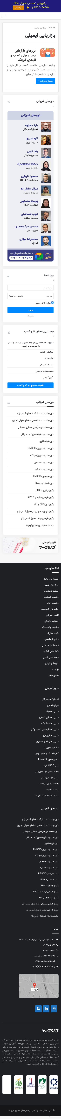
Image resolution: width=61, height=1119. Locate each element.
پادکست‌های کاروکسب (48, 786)
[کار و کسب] (47, 17)
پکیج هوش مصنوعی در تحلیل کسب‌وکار (35, 514)
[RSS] (38, 1011)
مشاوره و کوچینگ (50, 630)
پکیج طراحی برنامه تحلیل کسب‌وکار (37, 521)
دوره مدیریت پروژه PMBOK (41, 451)
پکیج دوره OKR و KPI (44, 507)
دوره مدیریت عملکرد (44, 472)
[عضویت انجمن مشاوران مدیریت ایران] (53, 1091)
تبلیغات (55, 672)
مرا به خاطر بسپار (43, 305)
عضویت (30, 318)
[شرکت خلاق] (18, 1092)
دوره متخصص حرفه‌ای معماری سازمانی (36, 430)
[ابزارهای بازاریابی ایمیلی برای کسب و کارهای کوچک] (47, 55)
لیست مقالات (52, 792)
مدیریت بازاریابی (51, 738)
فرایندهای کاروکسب (50, 612)
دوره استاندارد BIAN (44, 486)
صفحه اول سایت (51, 581)
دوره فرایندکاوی (46, 444)
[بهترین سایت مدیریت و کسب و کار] (30, 1089)
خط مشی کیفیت (51, 654)
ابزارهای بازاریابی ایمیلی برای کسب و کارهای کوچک (23, 58)
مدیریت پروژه (52, 714)
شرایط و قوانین (52, 666)
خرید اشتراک (53, 636)
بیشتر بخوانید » (45, 84)
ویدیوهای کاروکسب (50, 780)
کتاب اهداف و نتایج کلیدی (47, 756)
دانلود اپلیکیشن (51, 642)
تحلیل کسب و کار (51, 702)
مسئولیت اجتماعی (50, 648)
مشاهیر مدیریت (51, 750)
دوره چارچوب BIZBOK (43, 479)
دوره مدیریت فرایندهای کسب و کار (37, 437)
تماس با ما (54, 678)
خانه (51, 30)
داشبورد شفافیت (51, 600)
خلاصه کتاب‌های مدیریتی (47, 774)
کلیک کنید (18, 7)
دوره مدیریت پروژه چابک (42, 458)
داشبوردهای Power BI (48, 762)
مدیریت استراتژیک (50, 726)
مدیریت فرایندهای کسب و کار (45, 732)
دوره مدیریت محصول (44, 465)
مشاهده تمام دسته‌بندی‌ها (47, 798)
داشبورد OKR (53, 606)
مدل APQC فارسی (50, 768)
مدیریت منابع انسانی (49, 720)
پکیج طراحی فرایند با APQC (41, 500)
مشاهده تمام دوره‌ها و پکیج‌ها (40, 528)
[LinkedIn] (46, 1011)
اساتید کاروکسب (51, 594)
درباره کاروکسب (51, 587)
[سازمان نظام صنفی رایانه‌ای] (42, 1091)
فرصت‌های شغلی (51, 660)
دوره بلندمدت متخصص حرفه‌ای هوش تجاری (33, 423)
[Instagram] (54, 1011)
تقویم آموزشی (52, 618)
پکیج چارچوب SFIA (45, 493)
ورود (30, 312)
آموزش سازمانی (51, 624)
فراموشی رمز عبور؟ (16, 298)
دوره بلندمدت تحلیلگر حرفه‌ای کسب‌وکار (35, 416)
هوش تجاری (53, 708)
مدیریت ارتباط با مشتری (47, 744)
